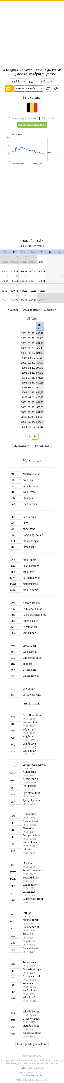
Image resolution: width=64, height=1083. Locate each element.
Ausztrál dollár (31, 474)
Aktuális (47, 81)
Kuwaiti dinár (31, 877)
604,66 (42, 271)
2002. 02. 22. (28, 353)
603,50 (42, 290)
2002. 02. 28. (28, 333)
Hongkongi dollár (33, 535)
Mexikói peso (30, 584)
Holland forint (31, 927)
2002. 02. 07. (28, 407)
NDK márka (29, 771)
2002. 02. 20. (28, 362)
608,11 (24, 300)
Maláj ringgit (30, 590)
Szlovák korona (31, 1011)
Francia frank (30, 821)
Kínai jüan (28, 498)
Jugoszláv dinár (32, 1032)
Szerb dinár (29, 633)
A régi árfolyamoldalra (33, 1044)
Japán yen (28, 572)
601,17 (42, 261)
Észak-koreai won (33, 870)
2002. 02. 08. (28, 402)
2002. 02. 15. (28, 377)
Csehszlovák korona (34, 764)
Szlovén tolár (30, 997)
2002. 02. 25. (28, 348)
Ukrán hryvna (31, 675)
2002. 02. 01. (28, 426)
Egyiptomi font (31, 793)
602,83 (32, 281)
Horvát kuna (30, 842)
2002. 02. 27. (28, 338)
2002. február (31, 309)
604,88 (23, 271)
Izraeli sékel (30, 547)
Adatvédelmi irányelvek (32, 1067)
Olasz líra (28, 863)
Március (49, 309)
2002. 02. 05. (28, 417)
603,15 (33, 290)
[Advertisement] (32, 33)
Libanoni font (30, 884)
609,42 (32, 300)
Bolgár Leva (29, 743)
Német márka (31, 779)
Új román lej (30, 627)
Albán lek (28, 934)
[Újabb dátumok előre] (35, 436)
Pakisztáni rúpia (32, 969)
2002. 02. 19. (28, 367)
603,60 (32, 261)
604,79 (14, 300)
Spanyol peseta (31, 800)
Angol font (29, 529)
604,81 (23, 290)
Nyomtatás (43, 445)
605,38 (14, 271)
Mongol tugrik (31, 920)
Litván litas (29, 891)
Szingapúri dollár (33, 657)
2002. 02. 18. (28, 372)
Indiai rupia (29, 560)
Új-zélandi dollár (32, 609)
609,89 (42, 300)
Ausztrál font (30, 722)
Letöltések (23, 445)
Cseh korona (30, 504)
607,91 (33, 271)
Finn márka (29, 814)
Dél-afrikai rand (32, 694)
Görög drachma (32, 835)
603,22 (5, 281)
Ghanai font (29, 828)
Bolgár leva (29, 736)
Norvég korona (31, 603)
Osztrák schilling (32, 715)
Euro (25, 523)
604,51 (5, 271)
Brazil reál (28, 480)
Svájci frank (29, 492)
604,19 (5, 300)
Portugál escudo (32, 976)
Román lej (28, 983)
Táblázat (33, 118)
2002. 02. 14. (28, 382)
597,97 (5, 290)
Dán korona (29, 517)
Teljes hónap (16, 118)
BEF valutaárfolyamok (31, 124)
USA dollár (29, 688)
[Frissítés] (48, 88)
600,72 (14, 290)
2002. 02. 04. (28, 422)
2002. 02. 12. (28, 392)
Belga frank (29, 729)
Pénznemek (48, 118)
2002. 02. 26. (28, 343)
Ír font (26, 849)
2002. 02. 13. (28, 387)
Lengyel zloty (30, 620)
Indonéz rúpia (31, 541)
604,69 (14, 281)
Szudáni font (30, 990)
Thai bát (27, 663)
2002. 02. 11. (28, 397)
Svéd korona (30, 651)
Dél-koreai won (31, 577)
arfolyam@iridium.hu (32, 1075)
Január (13, 309)
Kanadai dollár (31, 486)
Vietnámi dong (31, 1025)
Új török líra (30, 669)
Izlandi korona (31, 566)
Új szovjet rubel (31, 1018)
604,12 (23, 261)
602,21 (23, 281)
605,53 (5, 261)
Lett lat (27, 913)
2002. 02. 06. (28, 412)
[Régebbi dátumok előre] (28, 436)
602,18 (14, 261)
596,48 (42, 281)
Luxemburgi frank (33, 898)
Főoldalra (19, 81)
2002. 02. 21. (28, 358)
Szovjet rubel (30, 962)
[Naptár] (9, 88)
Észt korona (29, 786)
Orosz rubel (29, 645)
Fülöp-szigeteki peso (34, 614)
